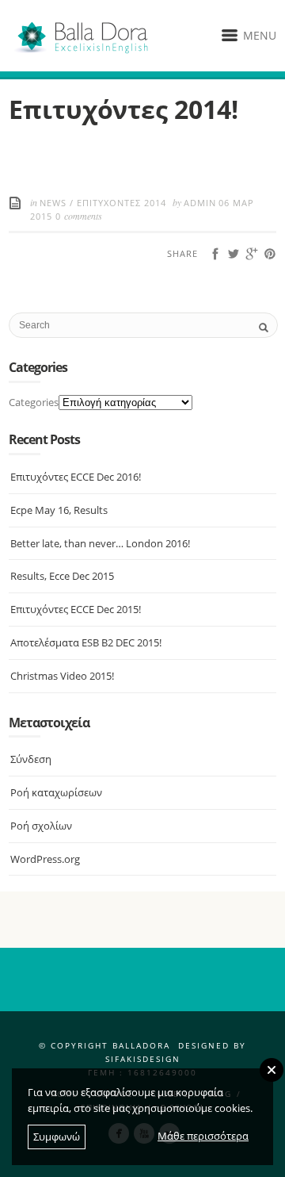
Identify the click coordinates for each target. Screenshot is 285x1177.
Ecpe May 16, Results (59, 510)
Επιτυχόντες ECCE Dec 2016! (75, 477)
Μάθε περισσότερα (203, 1136)
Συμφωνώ (56, 1136)
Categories (34, 402)
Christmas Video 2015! (62, 676)
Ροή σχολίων (41, 826)
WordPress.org (45, 859)
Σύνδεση (30, 759)
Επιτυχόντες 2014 (121, 203)
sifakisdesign (142, 1058)
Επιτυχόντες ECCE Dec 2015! (75, 609)
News (53, 203)
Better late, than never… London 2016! (100, 543)
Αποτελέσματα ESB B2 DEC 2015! (86, 642)
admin (200, 203)
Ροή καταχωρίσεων (56, 792)
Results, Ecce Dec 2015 (62, 576)
